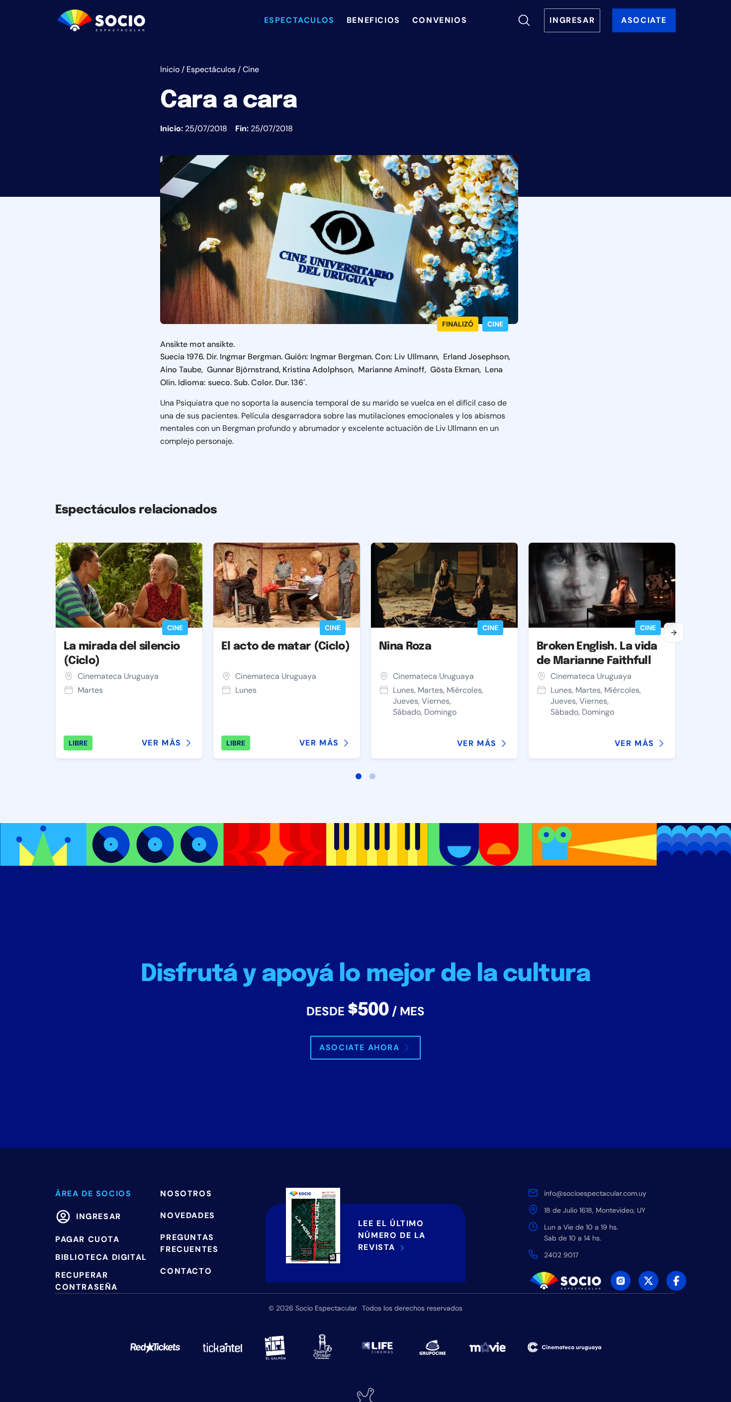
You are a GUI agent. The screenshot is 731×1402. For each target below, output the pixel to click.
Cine (251, 69)
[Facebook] (676, 1281)
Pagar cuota (87, 1239)
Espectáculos (211, 69)
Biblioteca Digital (101, 1257)
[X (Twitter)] (648, 1281)
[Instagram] (621, 1281)
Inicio (170, 69)
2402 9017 (561, 1254)
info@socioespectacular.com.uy (595, 1193)
